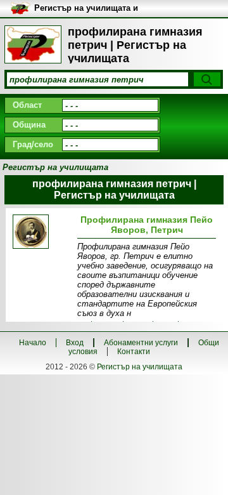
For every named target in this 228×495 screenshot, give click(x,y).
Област (27, 105)
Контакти (133, 351)
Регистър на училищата (139, 366)
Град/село (33, 144)
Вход (75, 342)
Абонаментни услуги (141, 342)
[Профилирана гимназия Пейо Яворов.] (43, 232)
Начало (32, 342)
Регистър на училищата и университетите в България (86, 8)
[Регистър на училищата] (32, 44)
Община (29, 124)
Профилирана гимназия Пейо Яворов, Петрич (146, 224)
